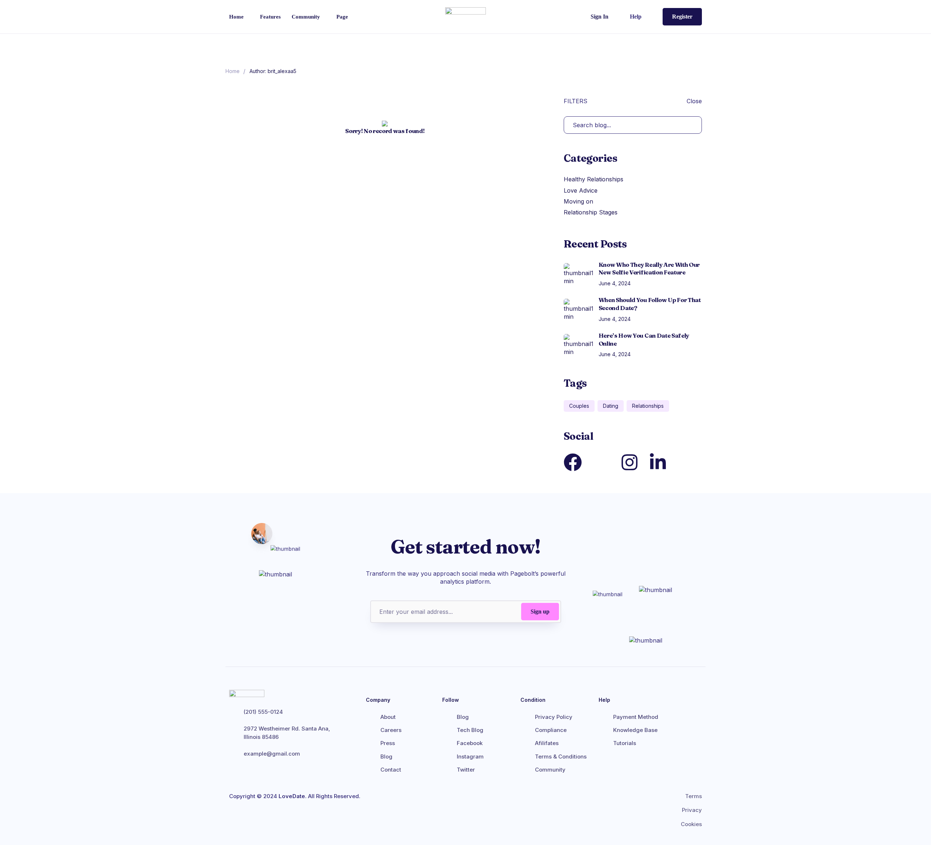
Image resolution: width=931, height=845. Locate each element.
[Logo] (465, 16)
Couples (579, 406)
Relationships (648, 406)
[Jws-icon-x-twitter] (601, 462)
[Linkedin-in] (658, 462)
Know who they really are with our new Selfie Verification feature (649, 268)
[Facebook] (573, 462)
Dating (610, 406)
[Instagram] (629, 462)
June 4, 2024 (615, 283)
